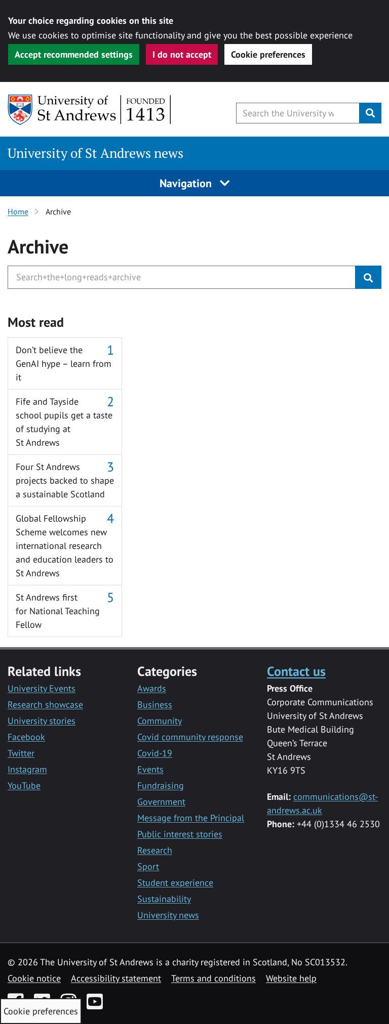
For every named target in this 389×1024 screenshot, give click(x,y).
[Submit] (368, 277)
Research (154, 850)
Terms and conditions (213, 978)
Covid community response (190, 737)
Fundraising (160, 785)
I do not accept (181, 54)
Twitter (21, 753)
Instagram (27, 769)
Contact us (296, 670)
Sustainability (164, 899)
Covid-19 (154, 753)
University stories (41, 721)
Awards (151, 688)
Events (150, 769)
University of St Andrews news (95, 153)
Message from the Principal (190, 818)
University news (168, 915)
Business (154, 704)
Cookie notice (34, 978)
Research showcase (45, 704)
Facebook (26, 737)
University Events (41, 688)
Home (18, 211)
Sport (148, 866)
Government (161, 801)
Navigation (187, 183)
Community (159, 721)
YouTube (24, 785)
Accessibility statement (116, 978)
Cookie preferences (268, 54)
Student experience (175, 882)
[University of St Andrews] (90, 110)
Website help (291, 978)
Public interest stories (179, 834)
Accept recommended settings (74, 54)
